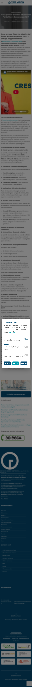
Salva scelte (15, 363)
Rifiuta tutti (7, 363)
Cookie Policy (12, 332)
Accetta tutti (24, 363)
